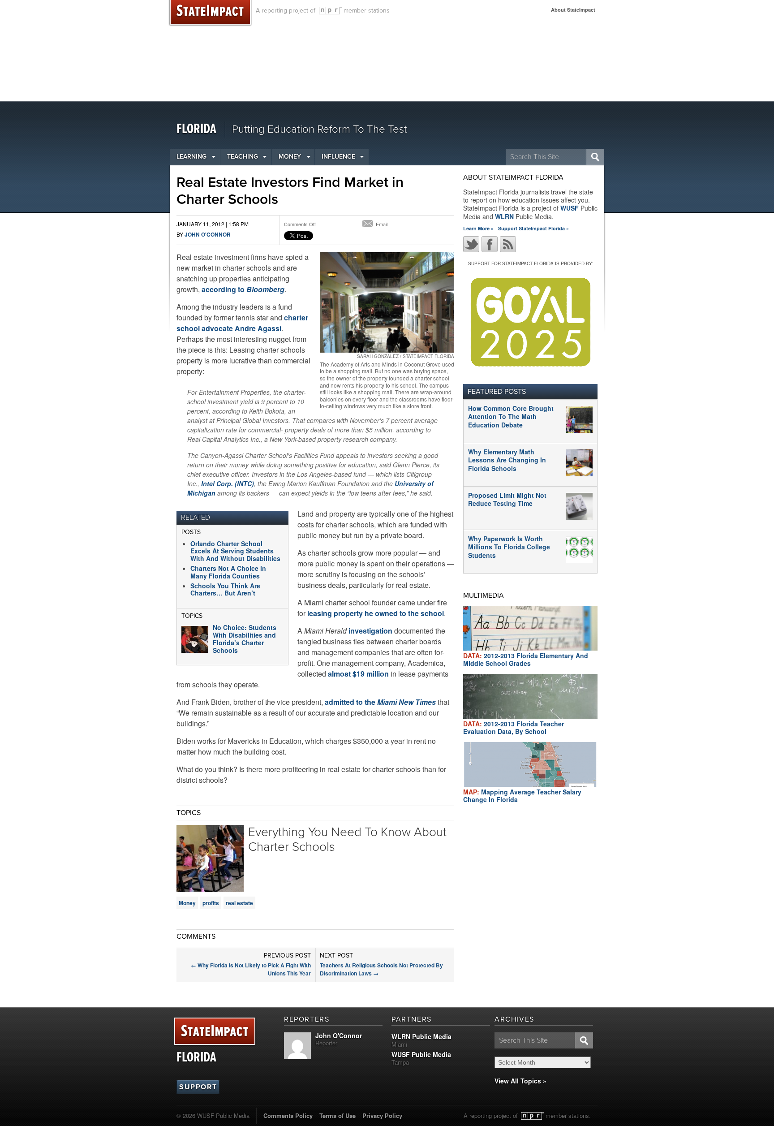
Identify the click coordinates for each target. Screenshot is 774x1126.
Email (381, 224)
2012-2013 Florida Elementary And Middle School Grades (525, 659)
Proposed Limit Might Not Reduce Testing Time (507, 499)
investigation (370, 631)
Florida (196, 129)
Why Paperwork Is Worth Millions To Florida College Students (509, 546)
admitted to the (380, 702)
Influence (338, 156)
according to (243, 289)
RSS (508, 244)
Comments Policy (288, 1115)
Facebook (490, 244)
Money (290, 156)
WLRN (504, 216)
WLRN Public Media (421, 1036)
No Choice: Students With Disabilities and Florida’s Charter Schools (244, 638)
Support (198, 1087)
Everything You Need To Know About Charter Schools (347, 839)
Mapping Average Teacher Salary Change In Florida (522, 795)
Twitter (471, 244)
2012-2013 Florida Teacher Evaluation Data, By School (513, 727)
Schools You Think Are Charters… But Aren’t (225, 589)
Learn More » (478, 228)
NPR (330, 10)
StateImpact (215, 1032)
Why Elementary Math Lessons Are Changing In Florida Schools (507, 459)
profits (210, 903)
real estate (239, 903)
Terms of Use (337, 1115)
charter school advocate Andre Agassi (242, 322)
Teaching (242, 156)
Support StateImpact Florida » (533, 228)
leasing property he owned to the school (375, 613)
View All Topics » (520, 1080)
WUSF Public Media (421, 1054)
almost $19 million (358, 674)
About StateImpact (573, 9)
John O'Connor (208, 234)
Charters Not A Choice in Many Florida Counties (228, 572)
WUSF (569, 207)
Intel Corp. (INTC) (227, 483)
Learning (191, 156)
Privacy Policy (382, 1115)
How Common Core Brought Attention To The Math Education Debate (511, 416)
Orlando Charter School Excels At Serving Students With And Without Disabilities (235, 551)
